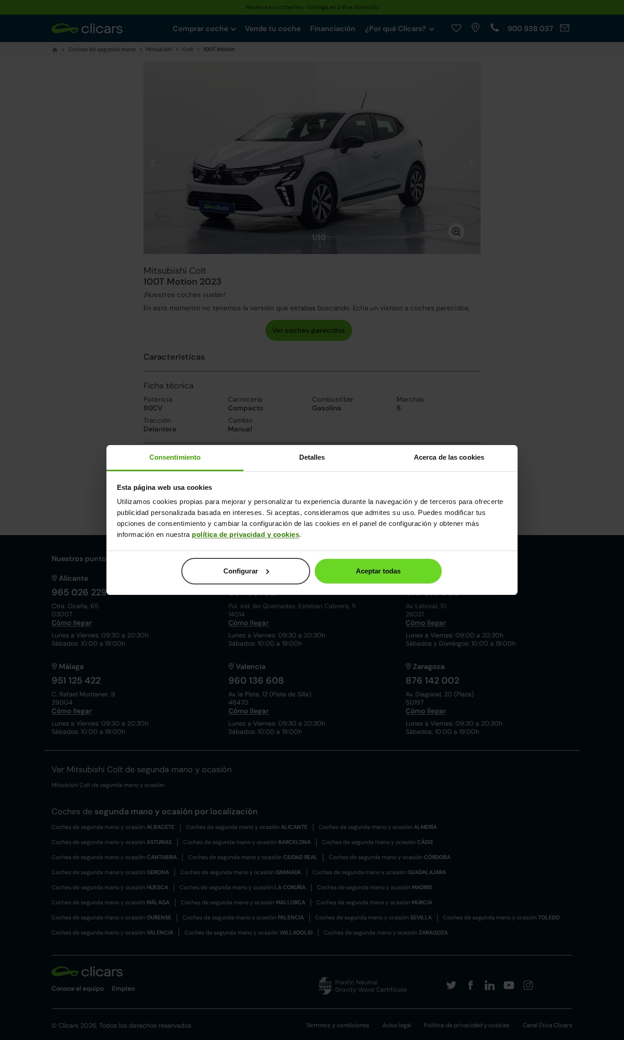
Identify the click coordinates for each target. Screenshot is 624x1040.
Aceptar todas (378, 571)
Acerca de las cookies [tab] (449, 457)
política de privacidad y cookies (245, 534)
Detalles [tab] (312, 457)
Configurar (240, 571)
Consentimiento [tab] (175, 457)
